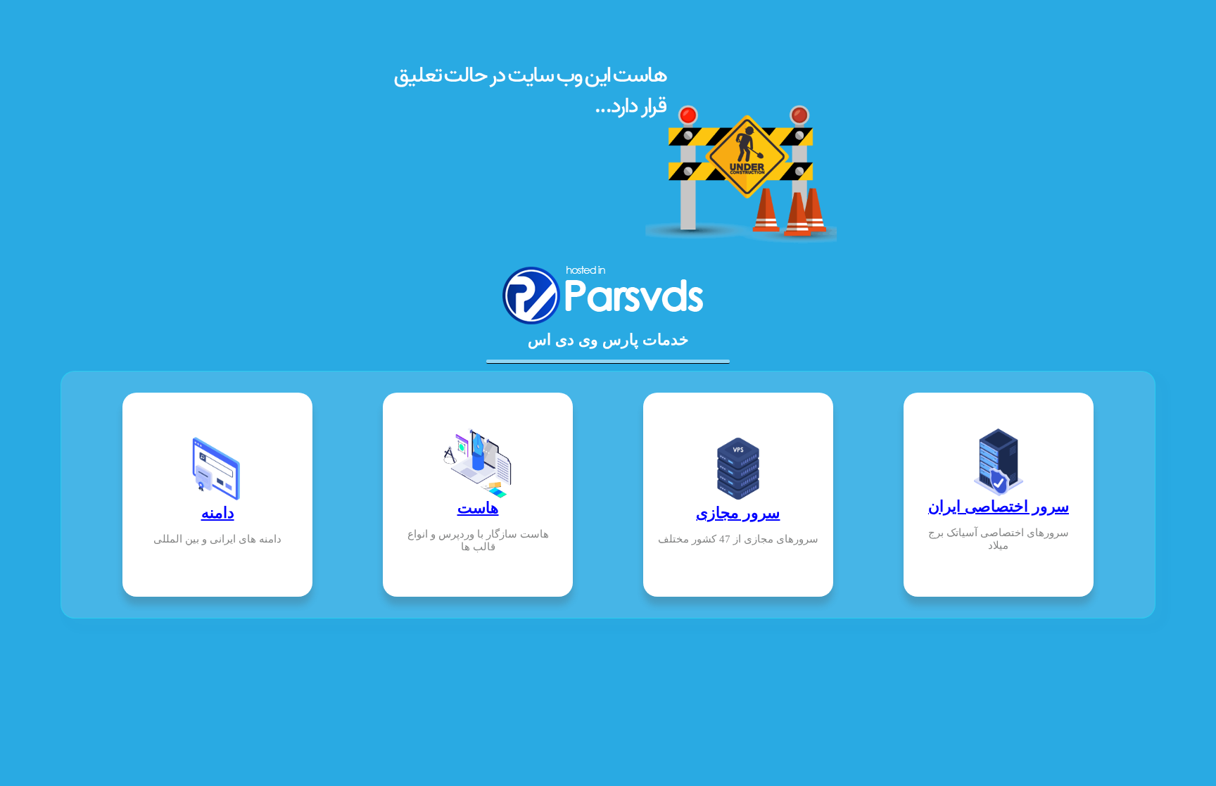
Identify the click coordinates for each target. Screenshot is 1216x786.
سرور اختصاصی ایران (998, 506)
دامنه (217, 512)
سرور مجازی (738, 512)
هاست (478, 507)
